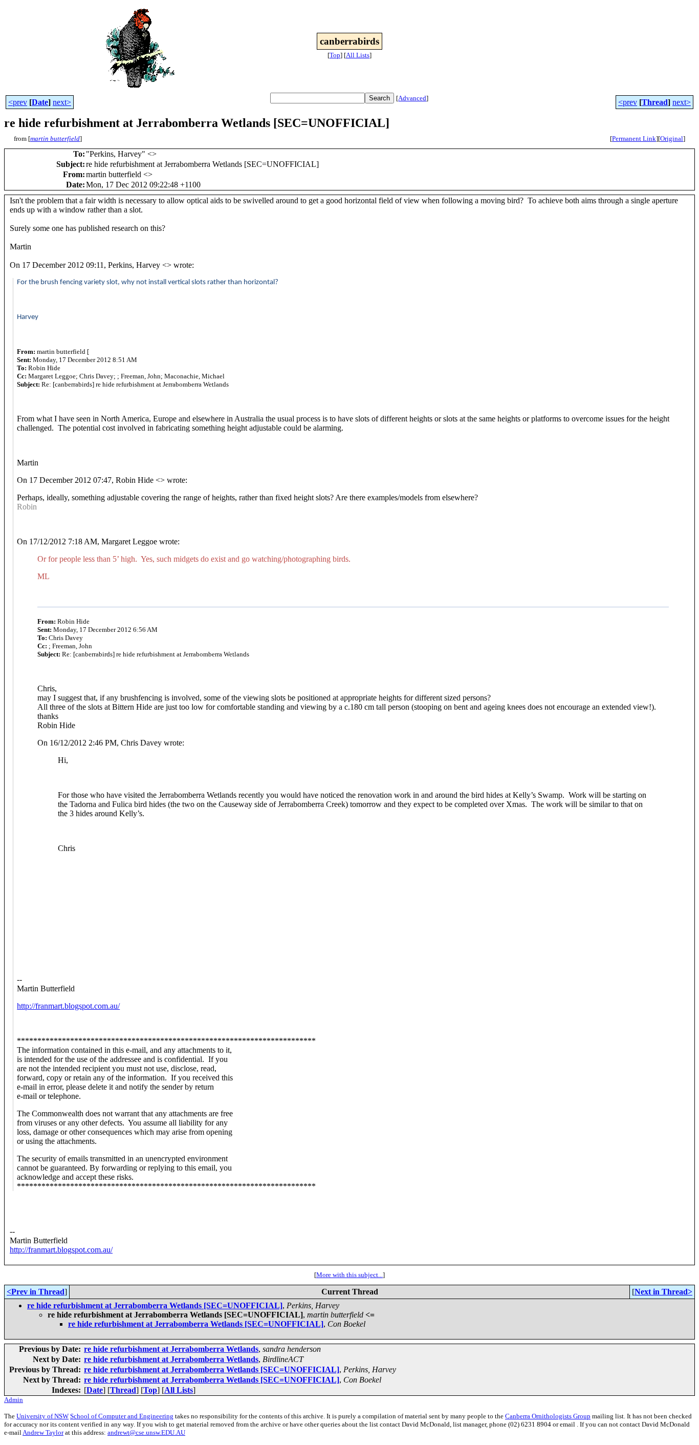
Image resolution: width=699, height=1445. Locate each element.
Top (335, 55)
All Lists (357, 55)
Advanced (412, 98)
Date (40, 102)
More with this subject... (349, 1275)
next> (62, 102)
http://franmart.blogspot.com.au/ (68, 1006)
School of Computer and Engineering (121, 1416)
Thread (655, 102)
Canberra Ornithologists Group (548, 1416)
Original (671, 138)
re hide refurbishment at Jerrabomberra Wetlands (171, 1349)
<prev (17, 102)
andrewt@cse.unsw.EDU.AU (146, 1432)
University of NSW (42, 1416)
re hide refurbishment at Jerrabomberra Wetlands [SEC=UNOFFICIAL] (154, 1305)
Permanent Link (634, 138)
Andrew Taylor (43, 1432)
